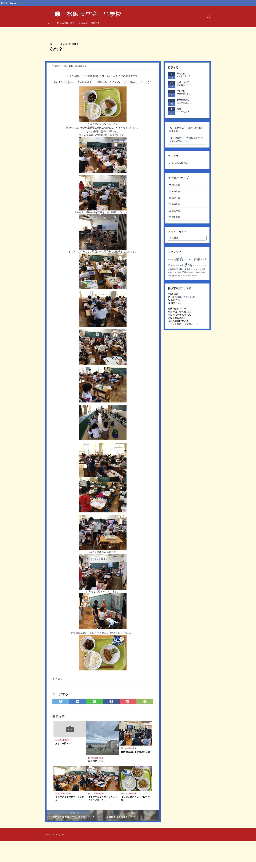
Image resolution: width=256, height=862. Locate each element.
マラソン (190, 260)
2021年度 (176, 217)
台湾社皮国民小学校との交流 (135, 751)
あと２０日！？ (63, 743)
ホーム (50, 23)
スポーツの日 (183, 82)
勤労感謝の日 (183, 100)
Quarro (61, 834)
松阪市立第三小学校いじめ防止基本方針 (186, 130)
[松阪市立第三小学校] (85, 13)
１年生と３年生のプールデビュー (69, 798)
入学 (203, 269)
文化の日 (181, 91)
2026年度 (176, 185)
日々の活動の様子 (66, 23)
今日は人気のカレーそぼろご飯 (135, 798)
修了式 (193, 269)
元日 (179, 108)
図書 (181, 265)
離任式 (203, 272)
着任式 (198, 272)
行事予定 (95, 23)
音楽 (197, 259)
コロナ (194, 275)
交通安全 (192, 272)
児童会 (185, 272)
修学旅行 (174, 269)
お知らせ (82, 23)
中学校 (171, 275)
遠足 (202, 260)
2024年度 (176, 197)
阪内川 (198, 269)
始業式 (170, 272)
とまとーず (177, 272)
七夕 (173, 260)
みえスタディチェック (182, 276)
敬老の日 (181, 73)
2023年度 (176, 204)
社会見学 (186, 269)
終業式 (173, 265)
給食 (60, 679)
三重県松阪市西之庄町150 (182, 296)
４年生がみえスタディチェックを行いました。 (102, 798)
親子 (177, 265)
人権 (180, 269)
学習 (188, 264)
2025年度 (176, 191)
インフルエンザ (198, 265)
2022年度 (176, 210)
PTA (185, 260)
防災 (169, 260)
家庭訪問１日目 (96, 761)
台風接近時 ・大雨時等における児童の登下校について (186, 139)
